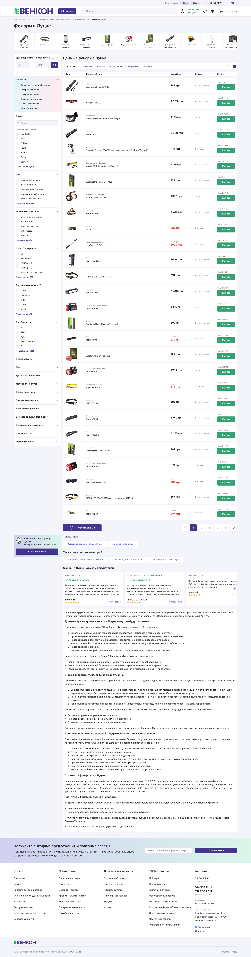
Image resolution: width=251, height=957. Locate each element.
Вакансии (19, 901)
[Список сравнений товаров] (212, 11)
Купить (226, 87)
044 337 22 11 (203, 887)
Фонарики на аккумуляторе (170, 46)
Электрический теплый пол (164, 924)
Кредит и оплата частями (73, 895)
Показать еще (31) (25, 166)
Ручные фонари (107, 45)
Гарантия (64, 884)
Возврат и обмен (68, 890)
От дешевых (87, 66)
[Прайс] (234, 66)
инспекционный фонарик (33, 194)
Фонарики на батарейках (149, 46)
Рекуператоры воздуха (162, 895)
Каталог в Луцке (39, 19)
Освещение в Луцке (81, 19)
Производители (113, 890)
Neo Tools (25, 134)
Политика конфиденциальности (32, 895)
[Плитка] (228, 66)
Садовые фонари (128, 45)
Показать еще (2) (24, 277)
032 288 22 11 (203, 891)
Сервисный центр (24, 919)
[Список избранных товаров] (204, 11)
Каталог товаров (113, 884)
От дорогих (101, 66)
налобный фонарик (30, 180)
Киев (185, 3)
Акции (107, 907)
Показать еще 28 (85, 527)
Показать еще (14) (25, 203)
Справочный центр (115, 878)
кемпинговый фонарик (32, 189)
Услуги (108, 901)
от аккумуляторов (29, 226)
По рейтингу (134, 66)
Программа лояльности (72, 907)
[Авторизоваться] (182, 11)
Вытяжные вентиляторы (163, 901)
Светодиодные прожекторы (165, 559)
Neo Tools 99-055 (73, 575)
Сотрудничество (23, 907)
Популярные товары (115, 895)
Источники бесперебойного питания (85, 559)
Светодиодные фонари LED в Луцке (84, 544)
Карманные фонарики (24, 46)
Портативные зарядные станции (233, 46)
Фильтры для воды (159, 890)
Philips (24, 143)
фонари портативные (122, 544)
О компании (20, 878)
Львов (196, 3)
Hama (23, 148)
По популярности (117, 66)
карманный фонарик (31, 198)
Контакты (19, 884)
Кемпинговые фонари (66, 46)
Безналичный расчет (71, 901)
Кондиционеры (157, 884)
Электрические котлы (161, 913)
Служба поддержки (70, 913)
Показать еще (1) (24, 240)
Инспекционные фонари (87, 46)
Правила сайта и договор (28, 890)
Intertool (24, 152)
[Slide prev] (16, 41)
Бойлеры (154, 878)
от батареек (26, 231)
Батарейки (191, 45)
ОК (54, 65)
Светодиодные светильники (128, 559)
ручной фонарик (29, 185)
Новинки (147, 66)
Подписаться (216, 850)
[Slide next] (234, 41)
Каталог (69, 11)
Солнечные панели (160, 919)
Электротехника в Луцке (59, 19)
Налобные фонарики (44, 45)
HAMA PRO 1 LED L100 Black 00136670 (145, 575)
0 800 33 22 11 (214, 3)
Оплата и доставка (69, 878)
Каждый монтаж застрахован (30, 913)
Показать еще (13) (25, 351)
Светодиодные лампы (212, 46)
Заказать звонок (37, 551)
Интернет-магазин (21, 19)
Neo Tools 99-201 (196, 575)
